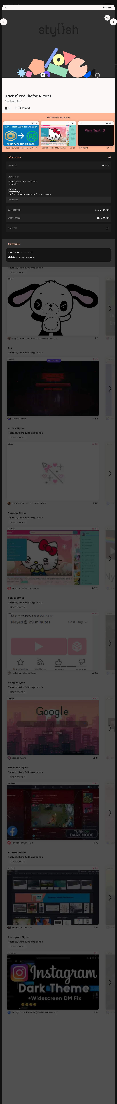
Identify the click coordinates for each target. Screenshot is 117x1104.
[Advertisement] (11, 552)
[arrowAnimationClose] (3, 21)
